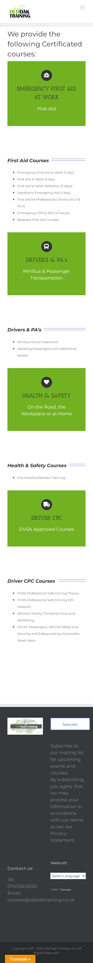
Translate (65, 889)
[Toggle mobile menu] (83, 7)
